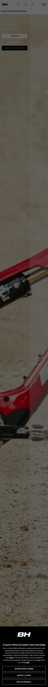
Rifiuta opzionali (24, 682)
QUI (11, 657)
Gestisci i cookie (24, 675)
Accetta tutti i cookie (24, 669)
